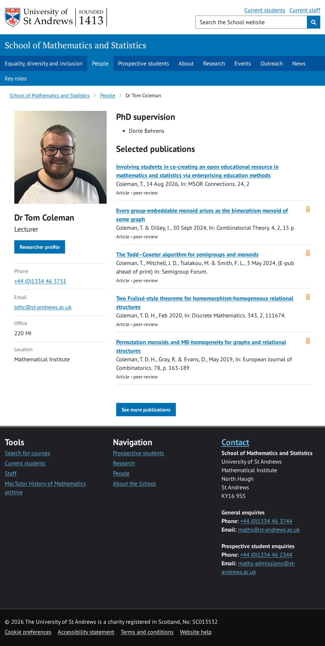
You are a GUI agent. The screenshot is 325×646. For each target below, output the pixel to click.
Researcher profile (40, 247)
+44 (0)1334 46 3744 (266, 521)
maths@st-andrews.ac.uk (269, 529)
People (100, 63)
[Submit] (313, 22)
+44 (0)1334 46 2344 (266, 554)
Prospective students (143, 63)
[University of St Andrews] (56, 17)
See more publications (146, 409)
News (299, 63)
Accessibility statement (86, 632)
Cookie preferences (28, 632)
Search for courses (27, 453)
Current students (264, 10)
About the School (134, 483)
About (186, 63)
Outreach (272, 63)
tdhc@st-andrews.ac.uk (43, 307)
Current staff (304, 10)
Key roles (16, 78)
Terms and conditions (147, 632)
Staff (11, 473)
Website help (196, 632)
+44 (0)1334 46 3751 (40, 281)
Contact (235, 441)
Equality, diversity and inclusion (44, 63)
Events (243, 63)
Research (214, 63)
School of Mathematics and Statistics (75, 45)
